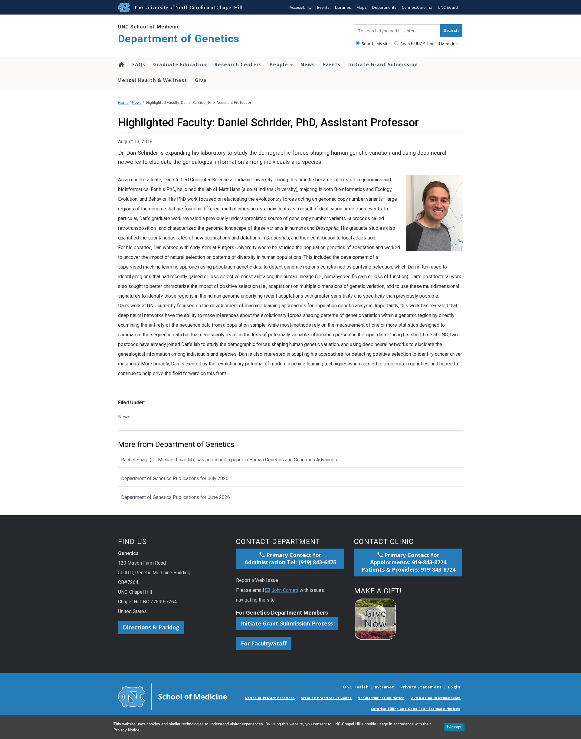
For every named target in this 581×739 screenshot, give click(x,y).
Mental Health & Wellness (152, 80)
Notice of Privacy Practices (270, 698)
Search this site (375, 43)
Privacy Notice (126, 730)
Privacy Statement (421, 687)
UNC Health (356, 687)
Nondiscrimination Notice (381, 698)
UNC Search (449, 7)
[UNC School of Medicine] (172, 696)
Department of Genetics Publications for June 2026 (175, 497)
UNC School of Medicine (149, 27)
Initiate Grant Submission (383, 64)
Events (323, 7)
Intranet (384, 687)
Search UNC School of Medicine (428, 43)
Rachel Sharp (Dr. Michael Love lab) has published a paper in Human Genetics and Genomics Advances (229, 460)
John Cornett (284, 590)
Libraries (343, 7)
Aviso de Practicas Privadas (326, 698)
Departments (384, 7)
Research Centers (238, 64)
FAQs (138, 64)
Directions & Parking (151, 627)
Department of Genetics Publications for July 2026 (174, 478)
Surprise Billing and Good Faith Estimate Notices (415, 709)
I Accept (454, 727)
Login (454, 687)
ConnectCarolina (417, 7)
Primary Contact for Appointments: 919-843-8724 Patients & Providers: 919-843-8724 (408, 562)
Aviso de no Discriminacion (436, 698)
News (307, 64)
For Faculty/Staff (264, 643)
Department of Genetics (178, 39)
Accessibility (301, 7)
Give (201, 80)
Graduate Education (180, 64)
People (280, 64)
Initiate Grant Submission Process (287, 623)
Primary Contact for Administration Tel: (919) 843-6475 (290, 558)
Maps (361, 7)
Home (120, 64)
